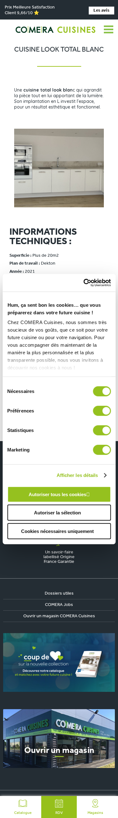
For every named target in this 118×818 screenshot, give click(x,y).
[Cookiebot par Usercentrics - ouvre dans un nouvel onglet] (84, 283)
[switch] (102, 411)
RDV (59, 813)
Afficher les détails (77, 475)
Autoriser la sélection (57, 512)
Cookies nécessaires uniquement (57, 531)
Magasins (95, 813)
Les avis (101, 10)
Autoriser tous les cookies (57, 494)
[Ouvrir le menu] (108, 29)
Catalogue (22, 813)
